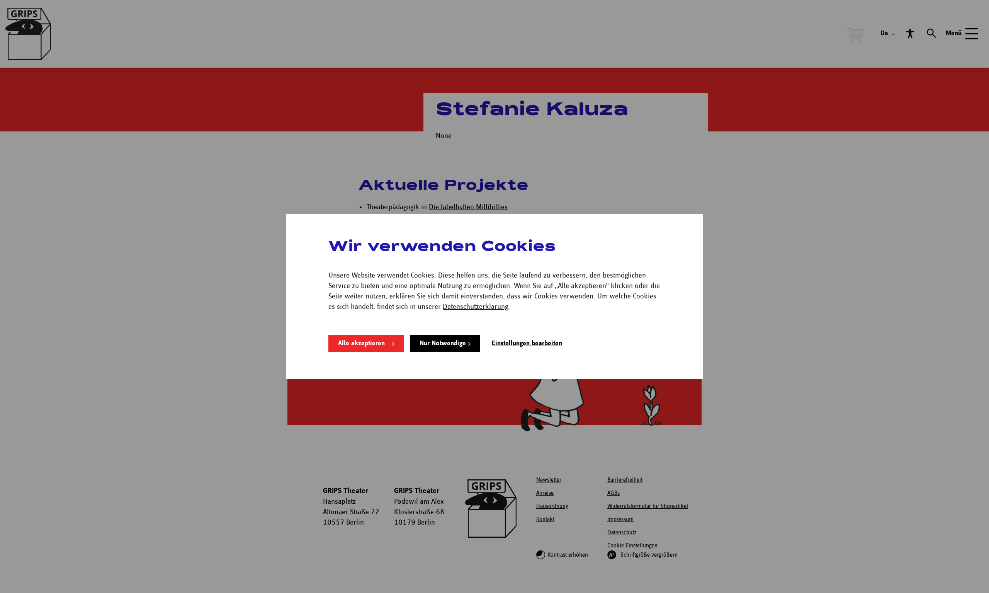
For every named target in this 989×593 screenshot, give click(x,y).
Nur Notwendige (443, 343)
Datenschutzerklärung (475, 307)
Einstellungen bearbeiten (527, 343)
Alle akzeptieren (361, 343)
